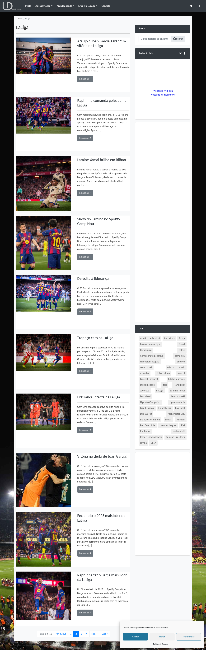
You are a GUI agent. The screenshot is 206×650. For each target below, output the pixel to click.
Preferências (189, 637)
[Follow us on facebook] (199, 6)
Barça (182, 338)
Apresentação (43, 6)
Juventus (144, 391)
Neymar (181, 420)
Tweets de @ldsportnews (162, 95)
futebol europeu (176, 379)
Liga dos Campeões (150, 402)
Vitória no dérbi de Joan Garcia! (102, 457)
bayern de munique (150, 344)
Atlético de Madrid (150, 338)
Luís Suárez (146, 414)
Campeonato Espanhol (152, 356)
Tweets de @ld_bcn (162, 91)
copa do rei (146, 367)
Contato (106, 6)
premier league (168, 425)
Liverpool (180, 408)
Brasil (182, 344)
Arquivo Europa (86, 6)
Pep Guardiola (147, 425)
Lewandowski (178, 396)
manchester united (150, 420)
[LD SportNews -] (12, 6)
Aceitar (135, 637)
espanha (144, 373)
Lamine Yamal (177, 391)
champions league (149, 362)
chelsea (181, 362)
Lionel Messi (164, 408)
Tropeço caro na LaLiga (95, 338)
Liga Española (147, 408)
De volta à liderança (93, 279)
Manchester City (176, 414)
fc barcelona (163, 373)
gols (165, 385)
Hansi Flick (179, 385)
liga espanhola (177, 402)
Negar (162, 637)
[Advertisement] (163, 173)
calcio (182, 350)
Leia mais (84, 79)
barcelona (169, 338)
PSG (183, 425)
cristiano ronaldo (176, 367)
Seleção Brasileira (175, 437)
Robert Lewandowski (151, 437)
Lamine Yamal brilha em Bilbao (101, 160)
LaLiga (159, 391)
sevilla (143, 443)
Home (20, 19)
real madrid (179, 431)
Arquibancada (64, 6)
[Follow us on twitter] (191, 6)
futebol (181, 373)
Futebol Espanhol (149, 379)
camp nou (180, 356)
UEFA (153, 443)
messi (168, 420)
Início (28, 6)
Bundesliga (146, 350)
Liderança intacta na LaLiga (98, 397)
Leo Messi (145, 396)
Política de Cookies (160, 644)
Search (179, 39)
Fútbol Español (147, 385)
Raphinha (145, 431)
